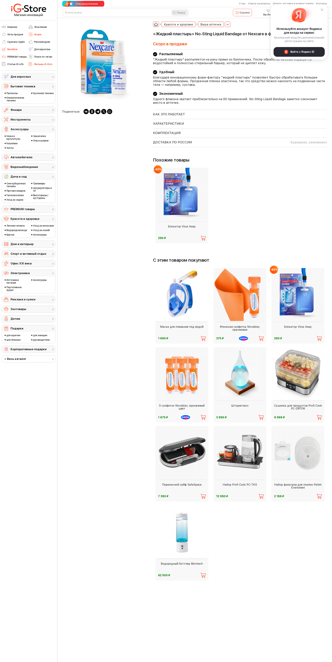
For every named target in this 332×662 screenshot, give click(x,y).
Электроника (20, 273)
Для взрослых (21, 76)
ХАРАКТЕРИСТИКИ (168, 124)
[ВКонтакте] (86, 111)
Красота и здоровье (25, 218)
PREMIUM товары (23, 209)
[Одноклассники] (92, 111)
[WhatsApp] (109, 111)
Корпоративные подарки (29, 349)
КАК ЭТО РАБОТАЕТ (169, 114)
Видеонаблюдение (24, 167)
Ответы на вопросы (259, 3)
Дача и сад (19, 176)
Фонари (16, 110)
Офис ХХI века (21, 263)
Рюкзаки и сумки (23, 299)
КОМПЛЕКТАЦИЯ (167, 133)
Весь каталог (16, 359)
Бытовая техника (23, 86)
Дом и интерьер (22, 244)
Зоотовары (18, 309)
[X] (103, 111)
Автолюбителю (22, 157)
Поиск (181, 12)
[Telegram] (97, 111)
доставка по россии (240, 142)
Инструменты (21, 119)
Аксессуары (20, 129)
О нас (242, 3)
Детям (15, 318)
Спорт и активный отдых (28, 253)
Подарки (17, 328)
